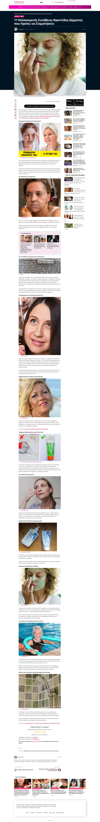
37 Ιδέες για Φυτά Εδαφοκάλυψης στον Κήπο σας (78, 226)
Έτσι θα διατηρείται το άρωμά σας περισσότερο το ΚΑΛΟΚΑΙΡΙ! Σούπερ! (42, 723)
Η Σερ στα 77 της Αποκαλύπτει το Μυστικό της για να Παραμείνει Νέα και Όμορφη (53, 246)
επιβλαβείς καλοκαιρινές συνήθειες (30, 750)
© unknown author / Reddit (25, 552)
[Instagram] (58, 2)
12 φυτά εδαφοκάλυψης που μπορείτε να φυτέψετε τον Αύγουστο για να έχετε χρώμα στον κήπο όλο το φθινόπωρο (79, 162)
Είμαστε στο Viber (35, 741)
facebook (35, 737)
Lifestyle (17, 16)
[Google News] (57, 2)
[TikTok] (61, 2)
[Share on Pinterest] (15, 109)
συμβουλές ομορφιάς (46, 750)
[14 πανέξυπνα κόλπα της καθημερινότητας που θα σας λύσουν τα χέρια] (68, 170)
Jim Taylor (21, 29)
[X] (56, 2)
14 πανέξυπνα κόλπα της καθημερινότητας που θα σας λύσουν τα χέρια (79, 169)
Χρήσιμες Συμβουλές (19, 788)
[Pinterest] (60, 2)
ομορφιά (39, 750)
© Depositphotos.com (24, 157)
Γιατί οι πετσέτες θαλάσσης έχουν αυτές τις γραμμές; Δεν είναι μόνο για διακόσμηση (79, 120)
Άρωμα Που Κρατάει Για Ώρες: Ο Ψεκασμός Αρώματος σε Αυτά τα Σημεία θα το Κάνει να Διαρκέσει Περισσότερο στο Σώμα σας (21, 792)
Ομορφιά (26, 788)
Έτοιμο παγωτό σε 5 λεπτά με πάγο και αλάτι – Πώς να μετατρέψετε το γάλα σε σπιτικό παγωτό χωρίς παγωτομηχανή (79, 136)
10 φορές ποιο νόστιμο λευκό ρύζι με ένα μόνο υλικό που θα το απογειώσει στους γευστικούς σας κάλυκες (79, 145)
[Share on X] (15, 106)
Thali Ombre (75, 115)
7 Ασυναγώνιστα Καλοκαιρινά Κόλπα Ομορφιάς (36, 429)
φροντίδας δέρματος (55, 750)
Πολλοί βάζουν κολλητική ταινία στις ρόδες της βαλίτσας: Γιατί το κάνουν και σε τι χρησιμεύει (79, 112)
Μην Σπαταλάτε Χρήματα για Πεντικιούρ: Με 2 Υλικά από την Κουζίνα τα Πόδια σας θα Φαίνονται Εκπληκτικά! (40, 792)
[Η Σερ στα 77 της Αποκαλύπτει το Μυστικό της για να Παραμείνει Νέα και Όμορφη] (53, 238)
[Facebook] (54, 2)
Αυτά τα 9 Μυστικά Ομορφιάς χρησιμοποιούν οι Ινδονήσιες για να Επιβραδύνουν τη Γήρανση (77, 792)
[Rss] (63, 2)
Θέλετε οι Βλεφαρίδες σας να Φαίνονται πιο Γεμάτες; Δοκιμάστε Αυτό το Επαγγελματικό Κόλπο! (59, 792)
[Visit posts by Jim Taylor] (15, 757)
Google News (36, 739)
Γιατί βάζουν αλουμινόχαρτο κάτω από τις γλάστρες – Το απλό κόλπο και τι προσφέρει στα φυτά (79, 127)
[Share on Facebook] (15, 104)
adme (22, 274)
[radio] (35, 732)
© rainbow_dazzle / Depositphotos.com (35, 461)
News (22, 16)
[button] (48, 2)
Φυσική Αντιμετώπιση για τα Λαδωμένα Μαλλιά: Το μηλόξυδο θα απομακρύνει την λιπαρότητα (40, 246)
